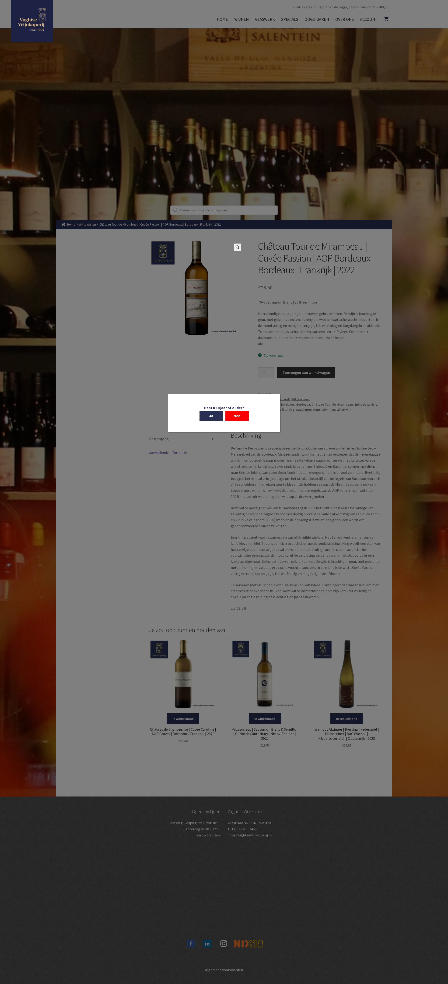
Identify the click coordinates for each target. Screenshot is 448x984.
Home (222, 19)
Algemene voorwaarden (224, 969)
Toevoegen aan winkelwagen (306, 372)
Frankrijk (283, 399)
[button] (237, 247)
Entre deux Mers (365, 404)
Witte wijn (344, 409)
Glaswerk (265, 19)
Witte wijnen (87, 224)
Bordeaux (303, 404)
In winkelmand (183, 719)
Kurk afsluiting (283, 409)
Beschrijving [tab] (159, 438)
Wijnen (241, 19)
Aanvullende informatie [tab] (168, 452)
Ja (211, 415)
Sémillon (328, 409)
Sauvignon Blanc (308, 409)
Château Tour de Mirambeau (332, 404)
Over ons (344, 19)
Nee (237, 415)
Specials (289, 19)
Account (369, 19)
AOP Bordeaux (284, 404)
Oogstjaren (316, 19)
